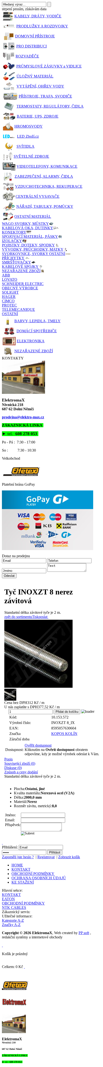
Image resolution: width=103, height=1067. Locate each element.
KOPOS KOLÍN (64, 734)
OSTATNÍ (10, 314)
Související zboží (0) (19, 763)
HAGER (9, 297)
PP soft (84, 933)
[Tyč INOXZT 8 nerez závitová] (52, 654)
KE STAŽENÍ (22, 882)
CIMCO (8, 301)
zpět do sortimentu (18, 617)
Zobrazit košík (69, 857)
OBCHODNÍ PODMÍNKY (32, 874)
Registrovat (46, 857)
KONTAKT (20, 869)
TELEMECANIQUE (18, 309)
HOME (17, 865)
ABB (6, 275)
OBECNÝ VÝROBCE (20, 288)
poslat (43, 617)
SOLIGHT (10, 292)
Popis (8, 759)
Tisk (35, 617)
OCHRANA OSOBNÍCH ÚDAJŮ (38, 878)
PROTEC (9, 305)
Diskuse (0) (13, 768)
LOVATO (9, 279)
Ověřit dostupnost (38, 745)
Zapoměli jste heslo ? (18, 857)
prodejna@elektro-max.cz (23, 417)
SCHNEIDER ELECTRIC (23, 284)
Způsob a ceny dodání (21, 772)
